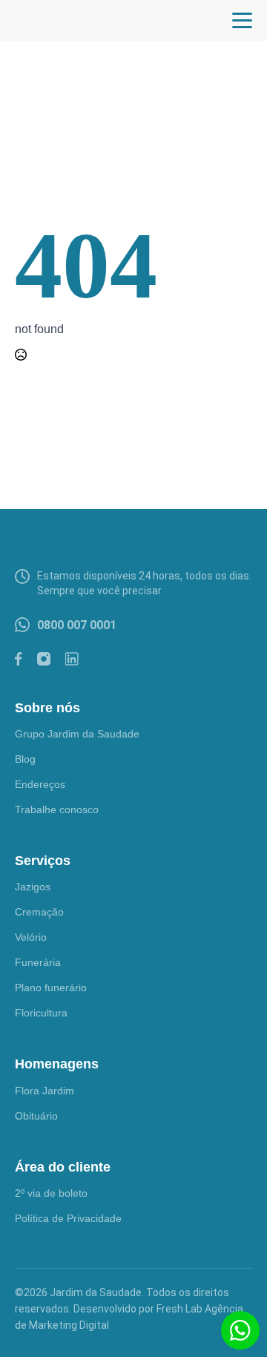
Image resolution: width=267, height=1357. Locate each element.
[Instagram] (43, 659)
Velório (31, 937)
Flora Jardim (44, 1091)
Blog (25, 759)
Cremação (39, 912)
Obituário (36, 1116)
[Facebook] (18, 659)
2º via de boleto (51, 1193)
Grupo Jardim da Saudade (77, 734)
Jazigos (32, 887)
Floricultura (41, 1013)
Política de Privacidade (68, 1218)
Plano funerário (51, 987)
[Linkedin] (72, 659)
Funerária (38, 962)
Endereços (40, 784)
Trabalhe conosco (57, 809)
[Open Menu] (242, 20)
